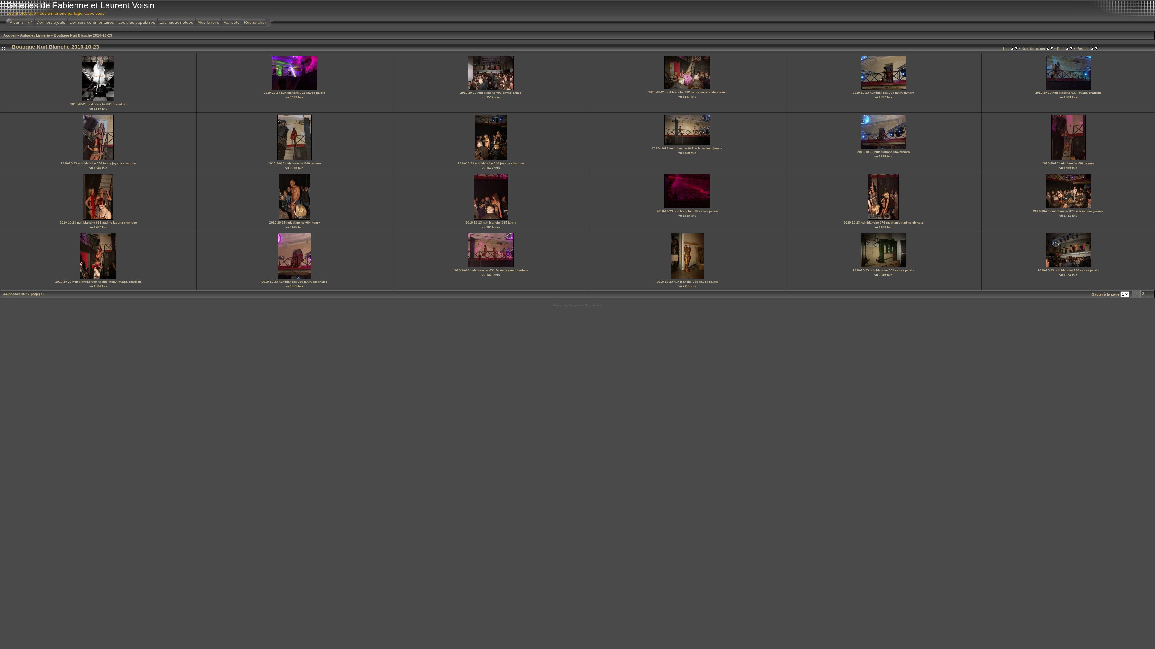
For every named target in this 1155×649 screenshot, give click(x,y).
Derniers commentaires (91, 22)
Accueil (9, 35)
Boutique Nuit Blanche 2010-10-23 (83, 35)
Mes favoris (208, 22)
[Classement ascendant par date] (1067, 48)
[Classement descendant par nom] (1051, 48)
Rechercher (255, 22)
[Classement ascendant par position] (1092, 48)
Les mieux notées (176, 22)
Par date (231, 22)
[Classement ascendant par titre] (1012, 48)
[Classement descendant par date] (1071, 48)
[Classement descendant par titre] (1016, 48)
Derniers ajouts (50, 22)
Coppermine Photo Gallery (585, 305)
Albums (17, 22)
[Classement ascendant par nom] (1047, 48)
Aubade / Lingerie (35, 35)
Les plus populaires (136, 22)
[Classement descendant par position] (1096, 48)
